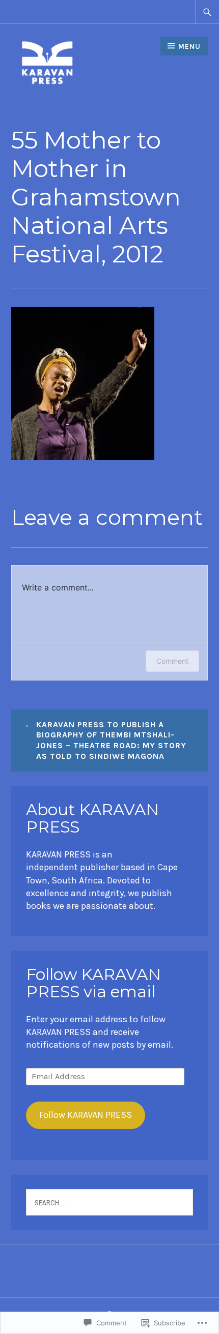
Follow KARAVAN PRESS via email (93, 983)
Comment (172, 661)
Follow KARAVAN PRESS (85, 1114)
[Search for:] (207, 11)
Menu (189, 46)
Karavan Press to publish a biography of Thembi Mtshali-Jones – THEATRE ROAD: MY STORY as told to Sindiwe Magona (111, 740)
